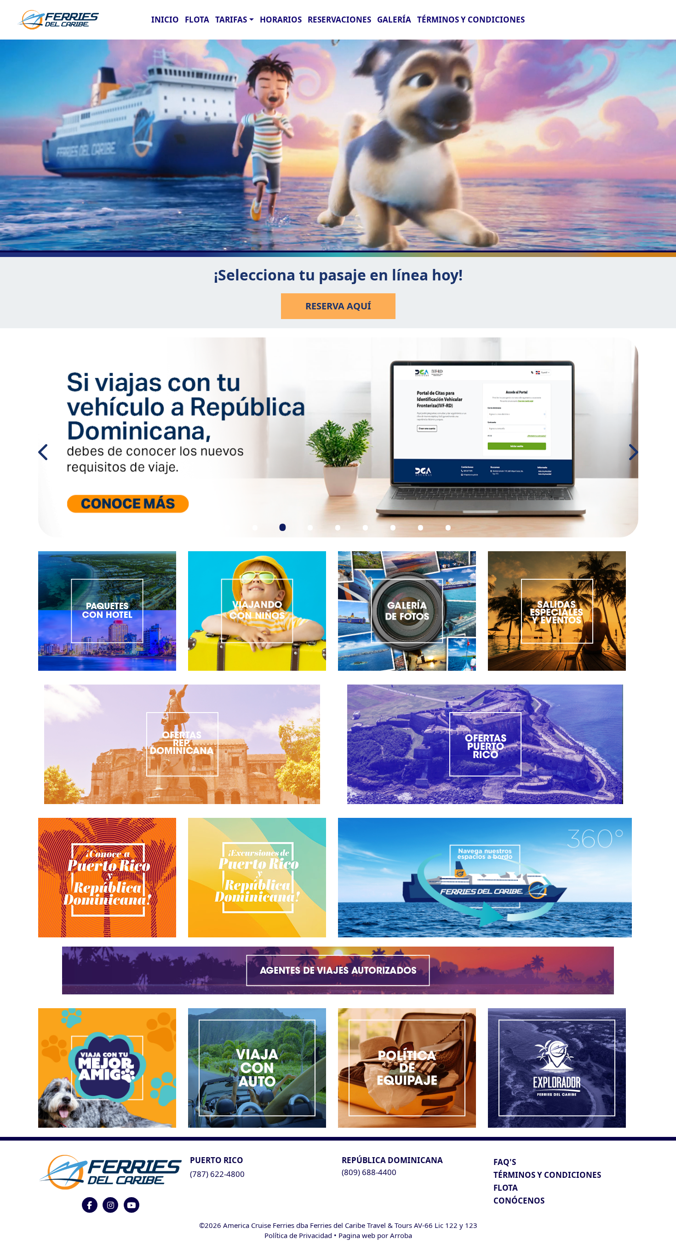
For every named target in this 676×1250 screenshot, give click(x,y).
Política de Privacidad (298, 1235)
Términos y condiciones (471, 19)
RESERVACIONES (339, 19)
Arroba (401, 1235)
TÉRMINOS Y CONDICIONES (547, 1175)
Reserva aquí (338, 306)
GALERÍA (394, 19)
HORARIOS (281, 19)
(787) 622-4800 (217, 1174)
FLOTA (197, 19)
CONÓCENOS (518, 1200)
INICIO (165, 19)
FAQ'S (504, 1162)
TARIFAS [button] (231, 19)
